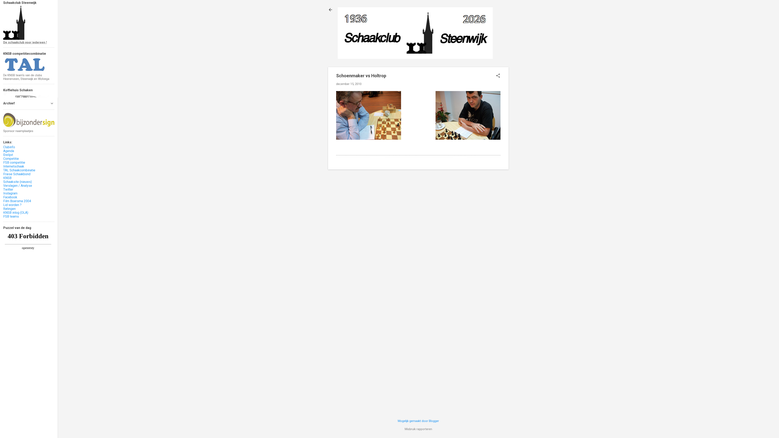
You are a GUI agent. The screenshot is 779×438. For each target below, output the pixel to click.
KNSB (7, 178)
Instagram (10, 193)
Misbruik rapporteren (418, 429)
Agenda (8, 151)
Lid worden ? (12, 205)
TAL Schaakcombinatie (19, 170)
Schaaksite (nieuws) (17, 182)
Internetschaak (13, 166)
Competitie (11, 159)
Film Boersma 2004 (17, 201)
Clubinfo (9, 147)
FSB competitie (14, 162)
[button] (498, 76)
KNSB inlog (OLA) (15, 213)
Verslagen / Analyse (17, 186)
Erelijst (8, 155)
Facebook (10, 197)
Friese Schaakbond (16, 174)
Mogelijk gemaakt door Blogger (418, 421)
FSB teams (11, 216)
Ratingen (9, 209)
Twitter (8, 189)
